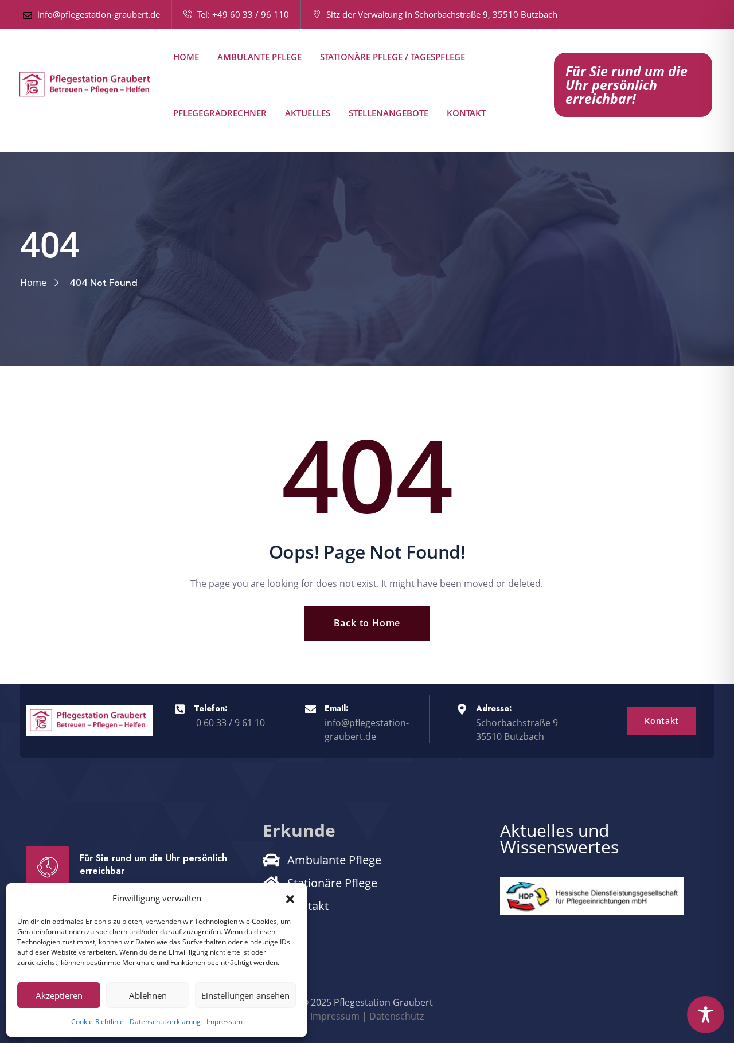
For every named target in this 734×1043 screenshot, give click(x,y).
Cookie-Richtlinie (97, 1021)
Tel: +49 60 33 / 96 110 (242, 14)
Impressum (224, 1021)
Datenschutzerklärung (165, 1021)
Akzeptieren (59, 995)
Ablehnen (148, 995)
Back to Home (367, 623)
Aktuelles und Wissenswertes (559, 838)
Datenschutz (396, 1016)
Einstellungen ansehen (245, 995)
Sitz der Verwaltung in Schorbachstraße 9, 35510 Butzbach (443, 14)
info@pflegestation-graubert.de (97, 14)
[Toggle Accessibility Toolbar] (705, 1014)
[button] (290, 898)
